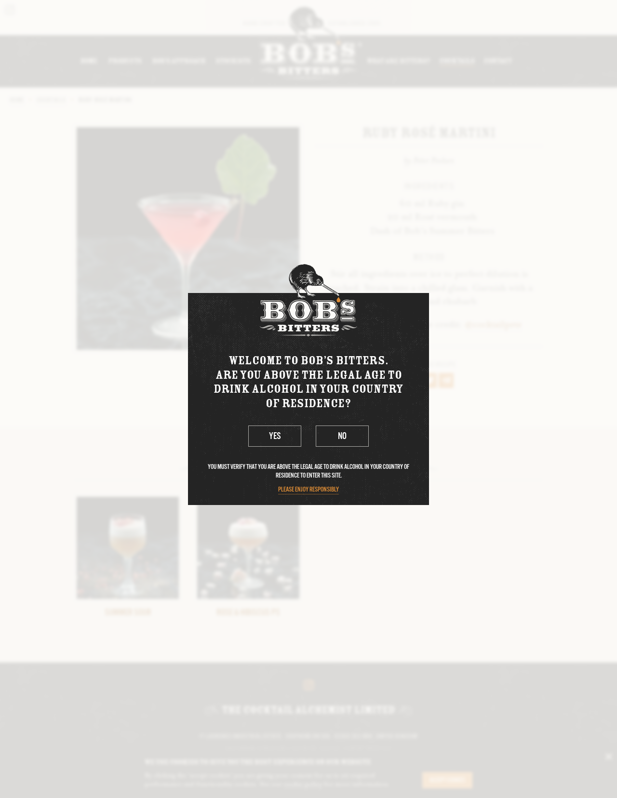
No (342, 436)
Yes (275, 436)
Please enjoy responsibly (308, 490)
